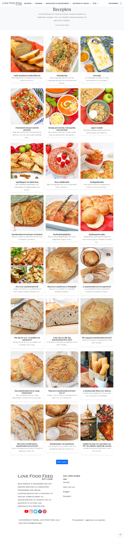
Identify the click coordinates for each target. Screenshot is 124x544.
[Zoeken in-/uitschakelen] (121, 3)
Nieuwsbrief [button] (113, 3)
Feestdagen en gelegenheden (57, 3)
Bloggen (66, 492)
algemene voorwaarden (95, 520)
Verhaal (66, 482)
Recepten (28, 3)
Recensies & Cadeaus (81, 3)
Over (95, 3)
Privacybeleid (77, 520)
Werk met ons (69, 487)
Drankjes (39, 3)
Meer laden (62, 462)
